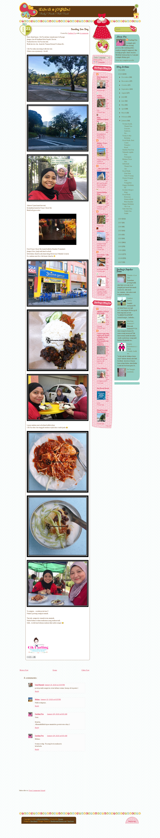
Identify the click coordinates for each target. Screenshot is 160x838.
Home (55, 670)
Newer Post (24, 670)
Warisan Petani (102, 214)
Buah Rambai (107, 218)
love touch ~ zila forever (103, 256)
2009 (120, 254)
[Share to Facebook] (34, 657)
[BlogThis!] (30, 657)
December (125, 77)
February (124, 117)
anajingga (100, 231)
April (123, 109)
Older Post (85, 670)
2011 (119, 246)
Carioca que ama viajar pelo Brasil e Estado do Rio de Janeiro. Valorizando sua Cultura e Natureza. (103, 339)
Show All (108, 297)
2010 (120, 250)
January (124, 121)
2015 (120, 231)
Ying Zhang (33, 821)
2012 (120, 242)
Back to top (132, 821)
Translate (101, 62)
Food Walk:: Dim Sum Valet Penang (128, 173)
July (122, 97)
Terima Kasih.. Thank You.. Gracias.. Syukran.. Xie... (127, 128)
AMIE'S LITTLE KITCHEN (103, 313)
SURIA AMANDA (100, 97)
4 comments (84, 33)
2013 (120, 238)
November (125, 81)
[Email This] (28, 657)
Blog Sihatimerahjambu (102, 119)
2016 (120, 227)
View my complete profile (125, 60)
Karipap (107, 415)
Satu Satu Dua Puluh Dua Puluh (127, 211)
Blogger (60, 819)
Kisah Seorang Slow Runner (102, 411)
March (123, 113)
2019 (120, 219)
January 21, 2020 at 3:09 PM (55, 685)
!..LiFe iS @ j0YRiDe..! (54, 9)
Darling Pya (72, 33)
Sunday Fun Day (79, 29)
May (123, 105)
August (123, 93)
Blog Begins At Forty (102, 78)
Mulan (37, 699)
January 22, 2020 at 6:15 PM (51, 699)
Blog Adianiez (102, 368)
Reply (37, 691)
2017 (120, 223)
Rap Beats (71, 821)
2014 (120, 235)
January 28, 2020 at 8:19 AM (57, 714)
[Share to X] (32, 657)
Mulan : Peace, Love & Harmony (102, 145)
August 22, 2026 (107, 84)
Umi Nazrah (39, 685)
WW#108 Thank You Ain (127, 166)
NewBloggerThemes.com (58, 821)
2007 (120, 262)
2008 (120, 258)
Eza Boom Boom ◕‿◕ (103, 389)
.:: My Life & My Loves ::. (103, 170)
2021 (120, 70)
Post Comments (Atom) (37, 790)
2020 (120, 74)
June (123, 101)
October (124, 85)
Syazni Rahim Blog (102, 193)
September (125, 89)
